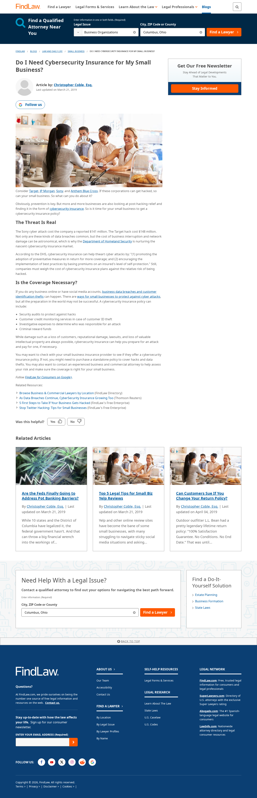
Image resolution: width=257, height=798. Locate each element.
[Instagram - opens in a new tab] (72, 762)
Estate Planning (206, 595)
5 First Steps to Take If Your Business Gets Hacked (54, 403)
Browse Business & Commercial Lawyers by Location (56, 393)
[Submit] (73, 742)
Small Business (76, 51)
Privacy (33, 786)
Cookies (67, 786)
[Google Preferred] (92, 762)
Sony (59, 191)
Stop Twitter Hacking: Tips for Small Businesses (53, 408)
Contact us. (52, 702)
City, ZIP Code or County (158, 24)
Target (33, 191)
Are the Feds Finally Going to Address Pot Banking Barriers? (50, 496)
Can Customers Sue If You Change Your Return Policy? (201, 496)
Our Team (103, 680)
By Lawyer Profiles (108, 731)
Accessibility (104, 687)
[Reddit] (82, 762)
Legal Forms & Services (158, 680)
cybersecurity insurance (67, 209)
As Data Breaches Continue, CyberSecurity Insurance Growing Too (66, 398)
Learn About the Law (157, 703)
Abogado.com (209, 711)
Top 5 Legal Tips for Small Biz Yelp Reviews (126, 496)
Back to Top (130, 641)
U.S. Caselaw (152, 717)
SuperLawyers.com (212, 696)
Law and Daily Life (52, 51)
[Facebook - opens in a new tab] (41, 762)
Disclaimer (50, 786)
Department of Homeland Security (107, 241)
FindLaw (20, 51)
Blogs (33, 51)
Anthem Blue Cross (84, 191)
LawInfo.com (208, 726)
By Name (102, 738)
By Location (104, 717)
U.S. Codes (151, 724)
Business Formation (209, 601)
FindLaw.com (208, 680)
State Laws (202, 608)
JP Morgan (47, 191)
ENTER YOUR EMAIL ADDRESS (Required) (42, 734)
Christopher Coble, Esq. (73, 85)
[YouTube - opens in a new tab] (51, 762)
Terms (19, 786)
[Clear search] (134, 32)
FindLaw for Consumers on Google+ (48, 377)
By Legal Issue (106, 724)
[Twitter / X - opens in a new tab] (61, 762)
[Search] (237, 6)
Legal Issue (82, 24)
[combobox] (106, 32)
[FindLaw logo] (29, 6)
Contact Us (103, 694)
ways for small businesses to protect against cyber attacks (118, 296)
